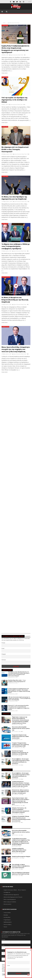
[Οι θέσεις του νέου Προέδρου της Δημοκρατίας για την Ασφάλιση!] (16, 185)
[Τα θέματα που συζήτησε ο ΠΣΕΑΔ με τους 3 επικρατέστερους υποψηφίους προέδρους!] (16, 232)
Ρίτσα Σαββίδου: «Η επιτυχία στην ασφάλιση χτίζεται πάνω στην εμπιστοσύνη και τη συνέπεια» (20, 761)
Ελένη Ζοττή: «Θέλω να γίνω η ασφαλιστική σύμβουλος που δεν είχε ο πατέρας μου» (20, 791)
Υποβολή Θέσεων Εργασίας (11, 894)
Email (3, 648)
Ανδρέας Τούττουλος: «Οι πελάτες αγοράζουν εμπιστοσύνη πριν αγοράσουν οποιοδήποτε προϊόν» (20, 810)
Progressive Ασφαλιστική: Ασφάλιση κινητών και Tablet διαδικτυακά (20, 736)
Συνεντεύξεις (5, 326)
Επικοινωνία (7, 904)
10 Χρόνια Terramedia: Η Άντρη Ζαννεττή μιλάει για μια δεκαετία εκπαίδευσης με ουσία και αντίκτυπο (21, 819)
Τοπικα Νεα (5, 25)
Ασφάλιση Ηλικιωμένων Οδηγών (21, 856)
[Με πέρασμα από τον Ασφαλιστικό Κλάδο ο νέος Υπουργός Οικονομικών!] (16, 135)
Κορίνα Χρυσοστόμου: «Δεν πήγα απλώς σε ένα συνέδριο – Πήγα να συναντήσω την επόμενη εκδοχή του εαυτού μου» (21, 801)
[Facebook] (10, 1)
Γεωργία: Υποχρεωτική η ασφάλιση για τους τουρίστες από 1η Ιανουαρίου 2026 (20, 744)
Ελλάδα (6, 915)
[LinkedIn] (20, 1)
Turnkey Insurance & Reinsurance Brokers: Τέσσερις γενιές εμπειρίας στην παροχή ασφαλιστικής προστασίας (21, 784)
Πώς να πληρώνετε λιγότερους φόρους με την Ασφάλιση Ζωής (20, 873)
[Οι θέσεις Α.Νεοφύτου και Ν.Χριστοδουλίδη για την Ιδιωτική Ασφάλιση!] (16, 285)
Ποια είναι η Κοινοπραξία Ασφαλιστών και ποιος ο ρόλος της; (21, 728)
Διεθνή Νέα (7, 917)
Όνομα (3, 642)
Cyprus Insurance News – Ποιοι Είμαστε (15, 889)
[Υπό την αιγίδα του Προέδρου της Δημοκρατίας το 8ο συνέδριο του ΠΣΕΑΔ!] (16, 86)
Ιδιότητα (4, 659)
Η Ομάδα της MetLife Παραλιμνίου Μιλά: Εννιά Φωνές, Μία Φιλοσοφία (19, 850)
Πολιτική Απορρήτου (10, 899)
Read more (4, 73)
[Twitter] (17, 1)
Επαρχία (4, 654)
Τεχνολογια (7, 919)
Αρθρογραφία (7, 922)
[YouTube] (13, 1)
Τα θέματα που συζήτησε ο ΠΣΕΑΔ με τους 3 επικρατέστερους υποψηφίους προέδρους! (16, 246)
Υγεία (5, 926)
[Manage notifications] (28, 974)
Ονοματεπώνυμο (11, 958)
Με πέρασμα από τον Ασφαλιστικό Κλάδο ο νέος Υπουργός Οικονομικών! (15, 149)
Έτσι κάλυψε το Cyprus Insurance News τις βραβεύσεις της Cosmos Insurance (21, 866)
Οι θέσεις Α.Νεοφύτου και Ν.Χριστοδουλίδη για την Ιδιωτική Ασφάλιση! (15, 299)
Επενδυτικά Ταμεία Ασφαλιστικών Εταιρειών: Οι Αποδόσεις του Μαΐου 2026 (20, 752)
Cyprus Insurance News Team (16, 55)
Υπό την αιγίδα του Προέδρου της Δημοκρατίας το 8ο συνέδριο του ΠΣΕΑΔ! (14, 100)
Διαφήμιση (7, 892)
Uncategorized (6, 277)
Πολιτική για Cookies (10, 901)
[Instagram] (23, 1)
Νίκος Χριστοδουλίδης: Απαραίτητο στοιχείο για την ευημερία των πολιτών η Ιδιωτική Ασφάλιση (16, 349)
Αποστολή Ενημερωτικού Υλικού (13, 897)
